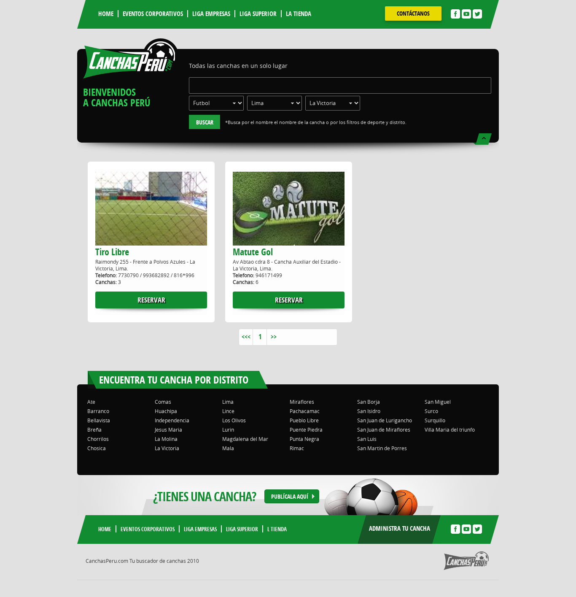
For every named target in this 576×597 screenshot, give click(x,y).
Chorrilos (98, 438)
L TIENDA (277, 529)
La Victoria (167, 448)
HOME (105, 13)
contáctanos (413, 13)
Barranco (98, 411)
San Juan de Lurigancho (384, 420)
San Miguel (438, 401)
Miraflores (302, 401)
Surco (431, 411)
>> (274, 336)
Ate (91, 401)
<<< (246, 336)
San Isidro (368, 411)
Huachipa (166, 411)
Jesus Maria (168, 429)
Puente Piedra (306, 429)
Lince (228, 411)
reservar (151, 300)
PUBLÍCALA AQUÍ (289, 496)
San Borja (368, 401)
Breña (94, 429)
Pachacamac (305, 411)
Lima (228, 401)
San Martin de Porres (382, 448)
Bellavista (98, 420)
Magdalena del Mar (245, 438)
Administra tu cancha (399, 528)
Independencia (172, 420)
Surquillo (435, 420)
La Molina (166, 438)
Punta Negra (304, 438)
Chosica (96, 448)
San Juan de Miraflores (383, 429)
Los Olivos (234, 420)
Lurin (228, 429)
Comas (163, 401)
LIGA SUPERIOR (258, 13)
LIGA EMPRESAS (211, 13)
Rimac (297, 448)
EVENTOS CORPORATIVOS (153, 13)
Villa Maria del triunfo (450, 429)
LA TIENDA (298, 13)
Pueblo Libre (304, 420)
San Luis (367, 438)
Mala (228, 448)
